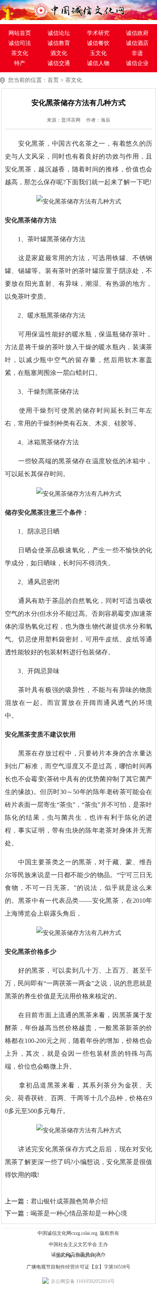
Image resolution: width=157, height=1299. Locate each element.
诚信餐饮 (98, 43)
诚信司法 (19, 43)
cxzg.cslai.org (84, 1233)
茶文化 (19, 53)
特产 (19, 63)
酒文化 (58, 53)
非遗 (137, 53)
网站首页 (19, 33)
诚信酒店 (137, 43)
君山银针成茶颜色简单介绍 (69, 1201)
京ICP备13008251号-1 (78, 1255)
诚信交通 (59, 63)
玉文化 (98, 53)
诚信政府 (137, 33)
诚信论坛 (59, 33)
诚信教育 (59, 43)
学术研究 (98, 33)
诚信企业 (137, 63)
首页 (53, 80)
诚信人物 (98, 63)
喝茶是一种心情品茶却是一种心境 (79, 1213)
